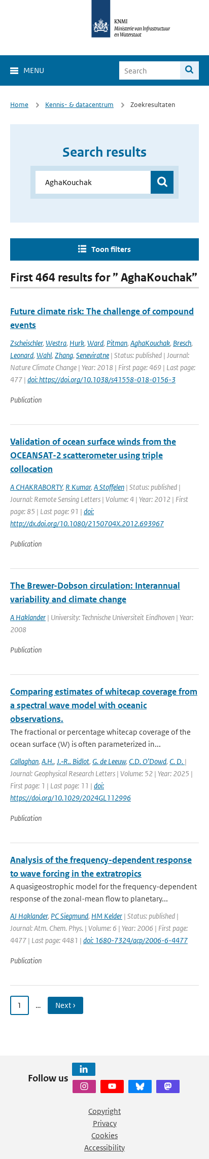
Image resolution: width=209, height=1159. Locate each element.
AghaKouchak (150, 343)
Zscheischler (26, 343)
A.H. (48, 761)
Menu (33, 70)
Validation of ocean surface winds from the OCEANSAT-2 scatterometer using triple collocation (93, 455)
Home (19, 104)
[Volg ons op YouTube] (112, 1086)
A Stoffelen (109, 487)
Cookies (104, 1135)
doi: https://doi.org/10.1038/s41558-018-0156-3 (101, 379)
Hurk (76, 343)
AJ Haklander (29, 916)
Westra (56, 343)
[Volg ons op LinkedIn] (83, 1069)
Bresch (182, 343)
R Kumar (78, 487)
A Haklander (28, 617)
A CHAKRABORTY (36, 487)
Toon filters (111, 249)
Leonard (21, 355)
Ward (95, 343)
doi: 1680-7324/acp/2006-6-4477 (135, 940)
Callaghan (24, 761)
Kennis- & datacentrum (79, 104)
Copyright (104, 1111)
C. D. (177, 761)
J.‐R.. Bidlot (73, 761)
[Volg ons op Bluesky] (140, 1086)
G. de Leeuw (109, 761)
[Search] (189, 70)
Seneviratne (92, 355)
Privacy (105, 1123)
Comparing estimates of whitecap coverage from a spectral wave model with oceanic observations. (103, 705)
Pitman (117, 343)
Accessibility (104, 1147)
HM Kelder (106, 916)
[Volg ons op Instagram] (84, 1086)
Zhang (64, 355)
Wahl (44, 355)
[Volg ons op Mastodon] (168, 1086)
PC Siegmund (69, 916)
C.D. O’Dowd (147, 761)
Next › (65, 1005)
